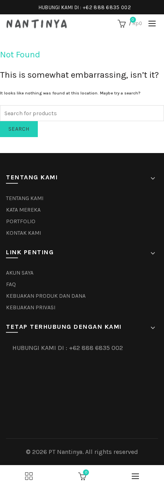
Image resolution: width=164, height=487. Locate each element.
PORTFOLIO (20, 221)
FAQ (11, 284)
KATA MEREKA (23, 209)
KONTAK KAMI (23, 233)
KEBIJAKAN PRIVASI (30, 307)
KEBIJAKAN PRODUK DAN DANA (46, 296)
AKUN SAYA (19, 272)
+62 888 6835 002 (107, 7)
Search (18, 129)
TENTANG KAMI (24, 198)
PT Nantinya (65, 452)
